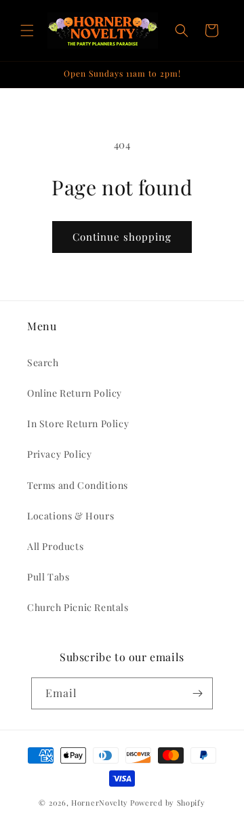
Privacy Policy (59, 454)
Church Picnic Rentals (78, 607)
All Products (55, 546)
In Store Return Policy (78, 423)
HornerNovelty (99, 802)
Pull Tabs (48, 576)
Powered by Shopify (167, 802)
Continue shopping (122, 236)
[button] (27, 30)
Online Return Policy (74, 393)
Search (43, 362)
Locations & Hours (70, 515)
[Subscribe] (197, 693)
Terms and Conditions (77, 485)
